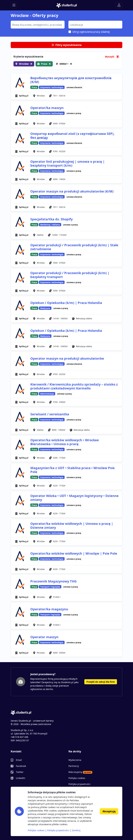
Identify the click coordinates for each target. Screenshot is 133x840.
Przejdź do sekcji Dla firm (100, 681)
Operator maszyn (44, 637)
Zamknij (76, 830)
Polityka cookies (76, 778)
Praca (44, 63)
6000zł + (64, 63)
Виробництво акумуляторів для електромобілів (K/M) (71, 80)
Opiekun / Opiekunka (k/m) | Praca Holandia (66, 303)
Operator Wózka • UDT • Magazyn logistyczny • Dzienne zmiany (74, 498)
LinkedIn (20, 778)
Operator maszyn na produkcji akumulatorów (67, 358)
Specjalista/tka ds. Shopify (51, 219)
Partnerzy (73, 766)
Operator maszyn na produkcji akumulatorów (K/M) (72, 191)
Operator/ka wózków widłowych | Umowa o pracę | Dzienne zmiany (71, 525)
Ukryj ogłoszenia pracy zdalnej (91, 32)
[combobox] (38, 25)
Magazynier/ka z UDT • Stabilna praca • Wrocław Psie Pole (72, 470)
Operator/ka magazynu (49, 609)
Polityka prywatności (79, 784)
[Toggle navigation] (14, 5)
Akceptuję (109, 811)
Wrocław (24, 63)
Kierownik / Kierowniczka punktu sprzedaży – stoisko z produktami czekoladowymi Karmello (74, 386)
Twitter (20, 772)
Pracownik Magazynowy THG (53, 581)
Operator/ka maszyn (47, 108)
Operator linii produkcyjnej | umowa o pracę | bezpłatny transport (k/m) (67, 163)
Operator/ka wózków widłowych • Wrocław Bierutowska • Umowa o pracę (64, 442)
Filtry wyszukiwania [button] (68, 45)
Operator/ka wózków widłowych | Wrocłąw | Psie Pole (73, 553)
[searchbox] (37, 24)
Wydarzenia (74, 759)
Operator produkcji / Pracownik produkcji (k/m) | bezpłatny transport (69, 275)
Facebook (21, 766)
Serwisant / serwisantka (49, 414)
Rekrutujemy (79, 772)
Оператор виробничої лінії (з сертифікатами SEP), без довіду (72, 135)
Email (19, 759)
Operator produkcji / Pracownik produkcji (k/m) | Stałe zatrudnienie (74, 247)
